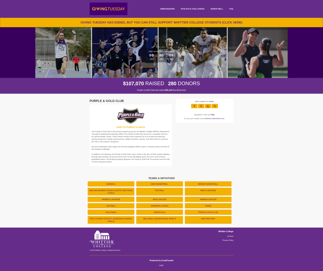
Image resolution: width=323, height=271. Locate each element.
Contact (230, 236)
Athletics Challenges (193, 9)
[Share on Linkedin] (208, 106)
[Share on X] (201, 106)
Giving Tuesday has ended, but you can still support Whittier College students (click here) (161, 22)
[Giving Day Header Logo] (108, 9)
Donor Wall (217, 9)
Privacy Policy (227, 240)
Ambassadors (167, 9)
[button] (215, 106)
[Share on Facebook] (194, 106)
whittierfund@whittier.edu (214, 118)
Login (161, 265)
